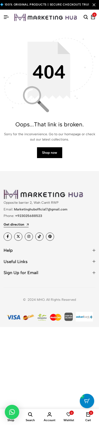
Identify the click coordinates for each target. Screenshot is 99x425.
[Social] (8, 237)
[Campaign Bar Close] (94, 5)
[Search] (85, 17)
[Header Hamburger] (6, 17)
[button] (12, 412)
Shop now (49, 153)
